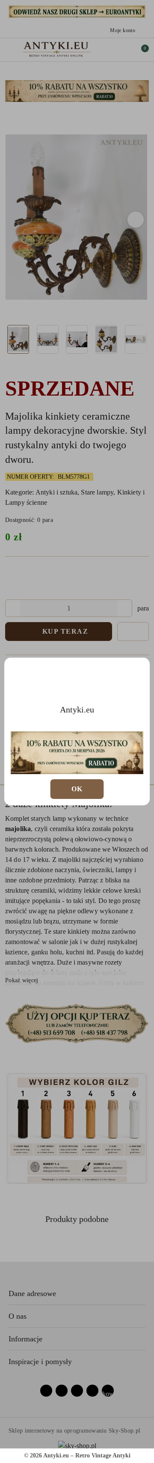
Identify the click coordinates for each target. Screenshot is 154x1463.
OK (77, 789)
